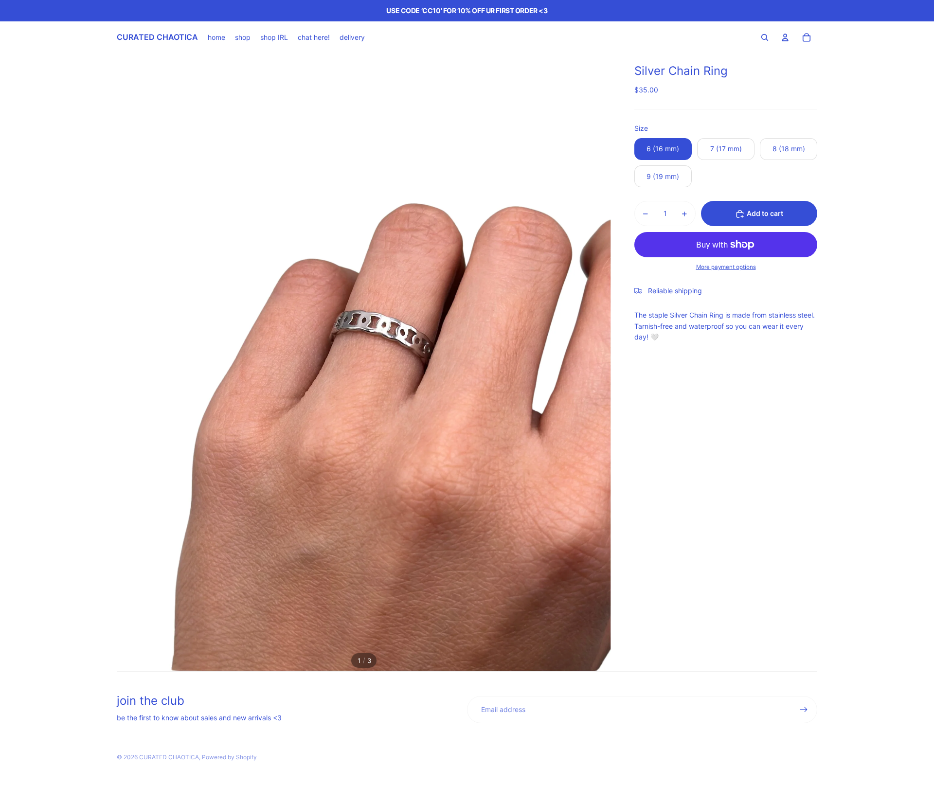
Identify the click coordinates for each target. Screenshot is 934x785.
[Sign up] (803, 709)
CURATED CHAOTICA (169, 757)
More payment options (726, 267)
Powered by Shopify (229, 757)
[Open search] (764, 37)
